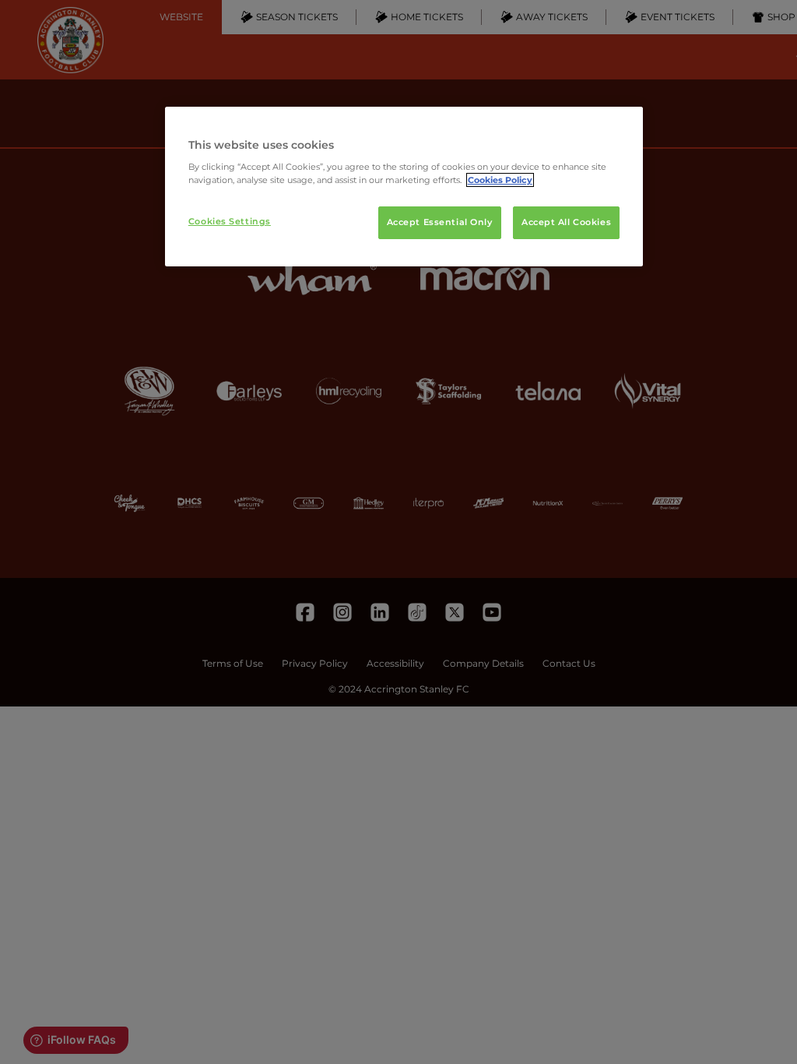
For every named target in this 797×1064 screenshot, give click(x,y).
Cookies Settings (229, 221)
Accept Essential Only (440, 222)
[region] (404, 187)
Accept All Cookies (566, 222)
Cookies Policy (500, 179)
